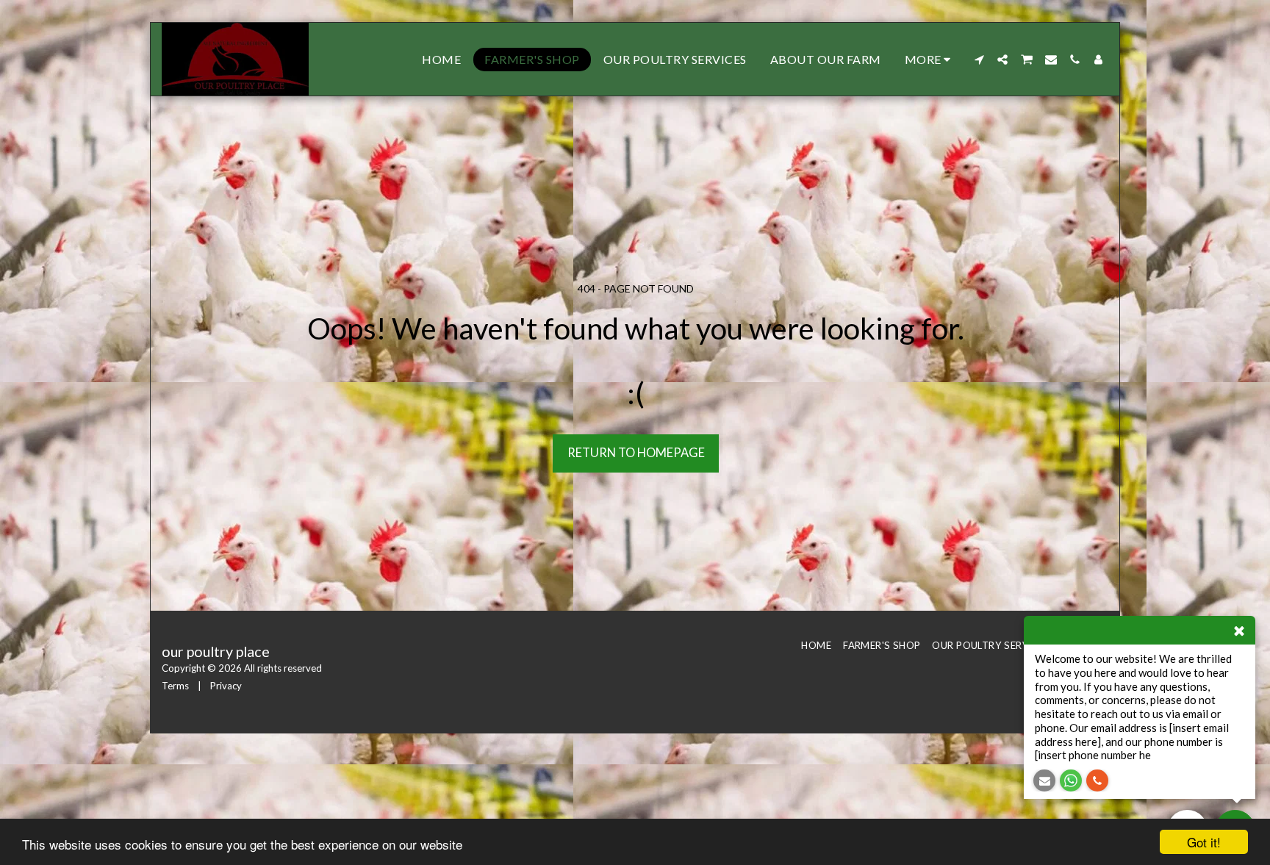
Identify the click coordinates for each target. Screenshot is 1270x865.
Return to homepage (636, 452)
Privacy (226, 686)
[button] (979, 59)
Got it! (1204, 842)
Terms (175, 686)
